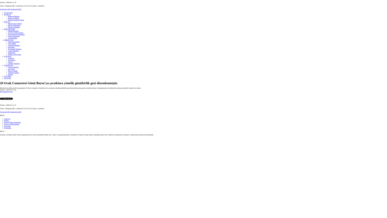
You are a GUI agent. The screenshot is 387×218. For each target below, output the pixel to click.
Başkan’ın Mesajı (13, 18)
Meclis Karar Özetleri (15, 24)
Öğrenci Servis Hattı (14, 54)
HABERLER (8, 65)
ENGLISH (7, 78)
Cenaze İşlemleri (13, 51)
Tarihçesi (11, 58)
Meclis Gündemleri (14, 25)
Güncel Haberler (13, 67)
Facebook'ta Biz (5, 9)
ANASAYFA (8, 13)
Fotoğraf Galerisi (13, 73)
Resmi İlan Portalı (13, 42)
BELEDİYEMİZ (9, 29)
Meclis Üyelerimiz (14, 27)
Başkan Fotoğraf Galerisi (16, 20)
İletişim (6, 121)
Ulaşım (10, 62)
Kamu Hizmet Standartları (16, 34)
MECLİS (7, 22)
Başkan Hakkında (13, 16)
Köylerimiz (11, 60)
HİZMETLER (8, 40)
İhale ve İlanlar (13, 71)
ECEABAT (7, 56)
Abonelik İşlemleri (14, 45)
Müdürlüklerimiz (13, 31)
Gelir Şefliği (12, 44)
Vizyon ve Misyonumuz (15, 33)
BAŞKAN (7, 14)
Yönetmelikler (12, 38)
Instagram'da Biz (16, 9)
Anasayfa (7, 119)
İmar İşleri (11, 47)
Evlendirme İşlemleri (14, 49)
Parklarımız (11, 53)
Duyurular (11, 69)
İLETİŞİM (7, 76)
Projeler (10, 74)
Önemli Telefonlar (14, 63)
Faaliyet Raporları (13, 36)
